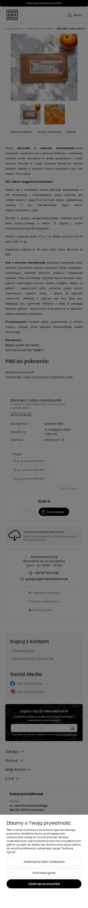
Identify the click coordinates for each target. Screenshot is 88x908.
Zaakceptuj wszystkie (44, 884)
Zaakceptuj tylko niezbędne (44, 862)
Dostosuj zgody (44, 873)
